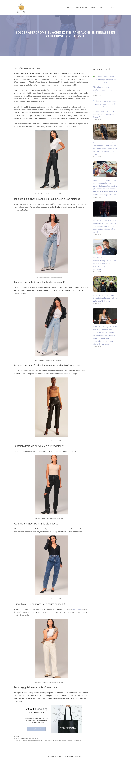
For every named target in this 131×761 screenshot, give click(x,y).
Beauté (69, 8)
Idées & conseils (81, 8)
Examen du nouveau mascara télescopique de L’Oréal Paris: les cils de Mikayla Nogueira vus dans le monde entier (48, 740)
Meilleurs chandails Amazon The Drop (27, 738)
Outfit (93, 8)
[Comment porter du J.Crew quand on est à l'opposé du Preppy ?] (105, 107)
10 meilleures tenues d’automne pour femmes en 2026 (104, 90)
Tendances (102, 8)
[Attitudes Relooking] (21, 7)
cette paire (76, 609)
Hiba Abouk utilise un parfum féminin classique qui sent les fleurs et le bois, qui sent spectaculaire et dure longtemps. (104, 263)
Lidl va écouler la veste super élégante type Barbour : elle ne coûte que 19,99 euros (105, 298)
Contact (112, 8)
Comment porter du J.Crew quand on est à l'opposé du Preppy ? (103, 114)
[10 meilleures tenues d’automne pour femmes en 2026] (105, 82)
